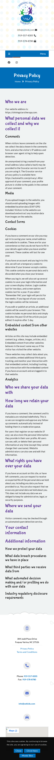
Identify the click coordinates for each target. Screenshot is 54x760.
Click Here (32, 750)
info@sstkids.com (25, 29)
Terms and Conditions (27, 652)
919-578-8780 (29, 679)
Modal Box (27, 755)
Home (18, 81)
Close (18, 750)
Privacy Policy (27, 648)
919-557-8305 (30, 676)
